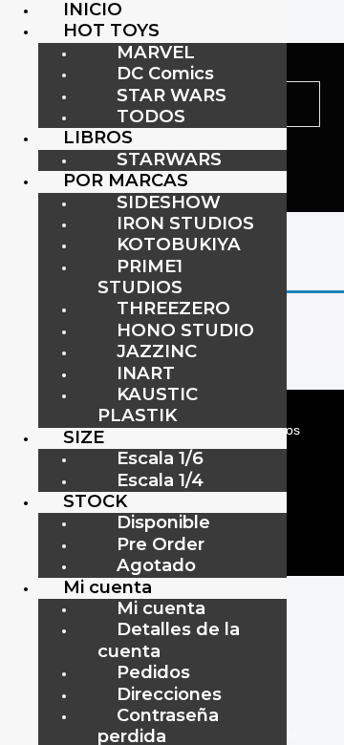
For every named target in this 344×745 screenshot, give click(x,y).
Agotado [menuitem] (156, 565)
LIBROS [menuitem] (98, 137)
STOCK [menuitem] (95, 501)
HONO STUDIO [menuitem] (185, 330)
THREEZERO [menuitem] (173, 308)
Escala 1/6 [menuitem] (160, 458)
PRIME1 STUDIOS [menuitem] (140, 276)
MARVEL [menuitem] (156, 52)
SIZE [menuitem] (83, 437)
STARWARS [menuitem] (169, 159)
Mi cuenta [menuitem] (107, 587)
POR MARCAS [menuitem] (125, 180)
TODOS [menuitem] (151, 116)
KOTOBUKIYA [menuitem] (179, 244)
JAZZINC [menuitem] (157, 351)
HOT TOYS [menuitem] (111, 30)
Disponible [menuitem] (163, 522)
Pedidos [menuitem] (153, 672)
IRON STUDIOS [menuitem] (185, 223)
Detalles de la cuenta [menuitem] (168, 639)
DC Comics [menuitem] (165, 73)
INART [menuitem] (146, 373)
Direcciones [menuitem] (169, 694)
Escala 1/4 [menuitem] (160, 480)
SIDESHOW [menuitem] (169, 202)
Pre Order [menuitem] (160, 544)
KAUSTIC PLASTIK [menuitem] (147, 404)
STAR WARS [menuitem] (171, 95)
